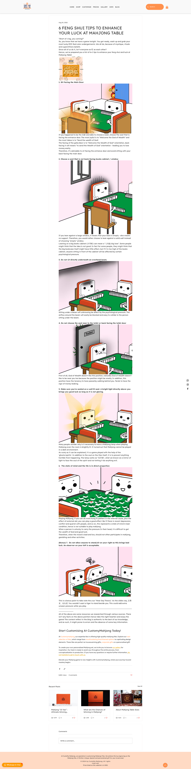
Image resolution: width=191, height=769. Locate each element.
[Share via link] (64, 669)
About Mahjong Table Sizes (127, 710)
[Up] (165, 765)
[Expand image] (71, 68)
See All (140, 686)
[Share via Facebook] (60, 669)
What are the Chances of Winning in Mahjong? (94, 711)
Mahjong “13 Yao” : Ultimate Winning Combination (59, 711)
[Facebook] (187, 388)
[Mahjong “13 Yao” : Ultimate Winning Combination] (63, 698)
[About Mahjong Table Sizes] (127, 698)
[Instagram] (187, 384)
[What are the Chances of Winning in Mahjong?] (95, 698)
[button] (111, 6)
